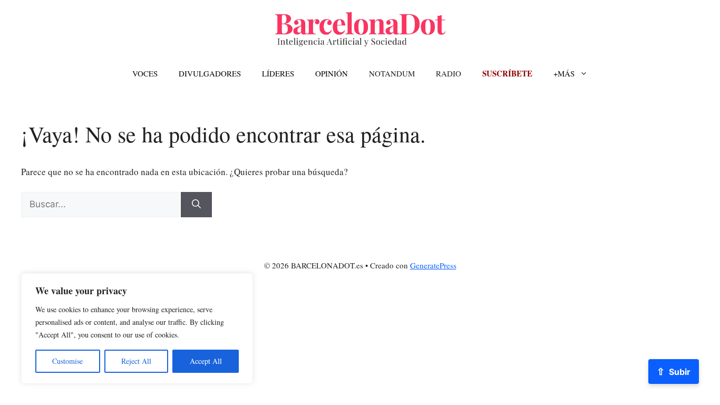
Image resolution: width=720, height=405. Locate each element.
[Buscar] (196, 204)
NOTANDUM (392, 73)
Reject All (136, 361)
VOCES (145, 73)
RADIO (448, 73)
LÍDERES (278, 73)
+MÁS (564, 73)
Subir (673, 371)
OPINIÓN (331, 73)
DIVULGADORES (210, 73)
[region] (137, 328)
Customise (67, 361)
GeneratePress (433, 265)
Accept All (206, 361)
